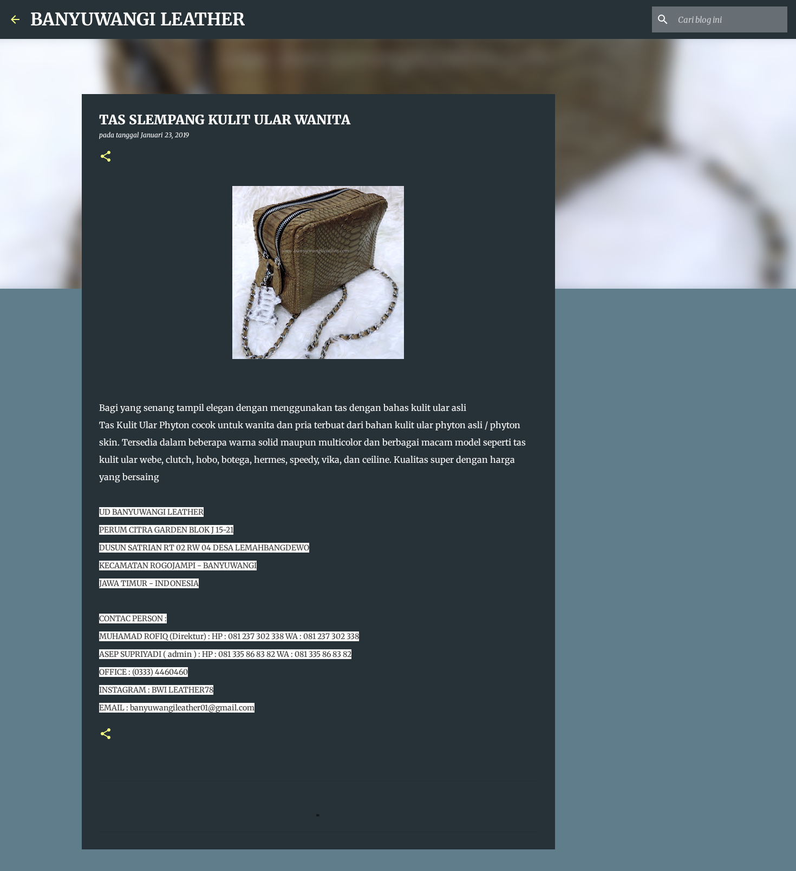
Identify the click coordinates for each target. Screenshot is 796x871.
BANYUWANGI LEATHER (137, 19)
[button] (105, 157)
